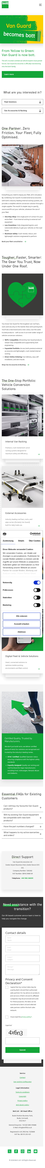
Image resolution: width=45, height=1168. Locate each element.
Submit (23, 1050)
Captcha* (8, 1025)
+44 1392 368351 (27, 878)
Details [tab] (21, 541)
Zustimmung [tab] (8, 541)
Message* (10, 967)
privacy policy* (26, 1017)
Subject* (9, 957)
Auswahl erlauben (21, 624)
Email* (9, 948)
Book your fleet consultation (12, 242)
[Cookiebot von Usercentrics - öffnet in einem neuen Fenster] (30, 534)
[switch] (37, 590)
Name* (9, 938)
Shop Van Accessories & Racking (14, 365)
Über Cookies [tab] (34, 541)
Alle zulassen (21, 616)
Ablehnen (22, 632)
